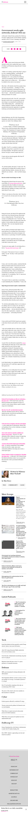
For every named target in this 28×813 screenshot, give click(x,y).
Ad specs (14, 797)
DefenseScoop (14, 770)
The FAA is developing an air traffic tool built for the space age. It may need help (14, 586)
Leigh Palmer (7, 580)
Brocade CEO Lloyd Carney (12, 248)
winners (24, 343)
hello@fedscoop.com (14, 803)
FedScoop (14, 766)
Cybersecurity (13, 485)
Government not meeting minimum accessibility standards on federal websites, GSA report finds (13, 557)
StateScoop (14, 777)
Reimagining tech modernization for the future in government (12, 577)
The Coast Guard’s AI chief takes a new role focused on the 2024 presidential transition (20, 621)
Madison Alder (20, 551)
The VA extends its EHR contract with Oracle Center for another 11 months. (20, 604)
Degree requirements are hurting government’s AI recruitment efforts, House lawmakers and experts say (20, 502)
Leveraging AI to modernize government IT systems (20, 612)
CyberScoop (14, 773)
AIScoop (14, 783)
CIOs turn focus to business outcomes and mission (14, 423)
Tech (4, 485)
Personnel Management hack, (15, 183)
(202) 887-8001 (14, 800)
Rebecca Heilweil (8, 561)
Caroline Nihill (20, 522)
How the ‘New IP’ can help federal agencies (12, 410)
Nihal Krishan (21, 537)
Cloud (22, 485)
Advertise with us (14, 793)
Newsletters (14, 790)
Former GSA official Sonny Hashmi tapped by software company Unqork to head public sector (21, 544)
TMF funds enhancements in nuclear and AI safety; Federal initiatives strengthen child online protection (20, 631)
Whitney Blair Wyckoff (8, 41)
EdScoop (14, 780)
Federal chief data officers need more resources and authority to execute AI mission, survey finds (12, 567)
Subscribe (4, 810)
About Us (14, 759)
